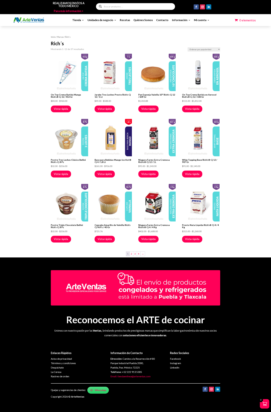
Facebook (175, 358)
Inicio (53, 37)
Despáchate (57, 367)
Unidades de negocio (100, 20)
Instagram (175, 363)
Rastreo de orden (60, 376)
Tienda (76, 20)
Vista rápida (61, 108)
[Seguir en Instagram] (202, 6)
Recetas (125, 20)
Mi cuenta (200, 20)
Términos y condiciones (63, 363)
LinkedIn (174, 367)
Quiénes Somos (143, 20)
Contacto (162, 20)
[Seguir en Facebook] (196, 6)
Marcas (60, 37)
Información (179, 20)
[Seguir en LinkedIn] (208, 6)
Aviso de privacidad (61, 358)
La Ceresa (56, 371)
